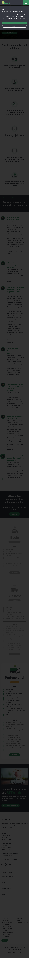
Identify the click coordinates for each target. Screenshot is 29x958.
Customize (14, 26)
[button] (26, 2)
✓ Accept (14, 23)
